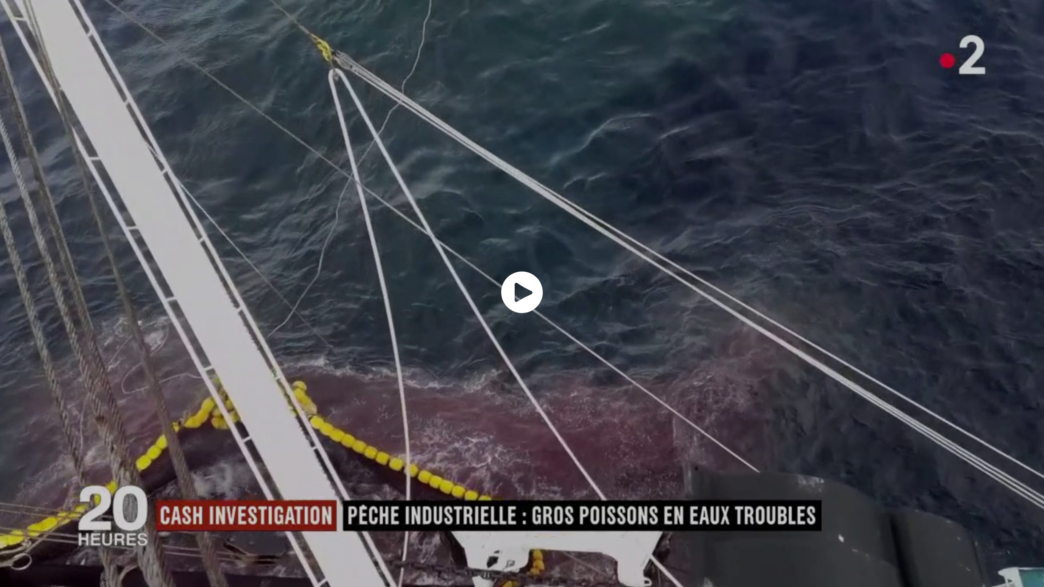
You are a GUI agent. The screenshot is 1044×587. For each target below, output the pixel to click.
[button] (522, 292)
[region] (522, 293)
